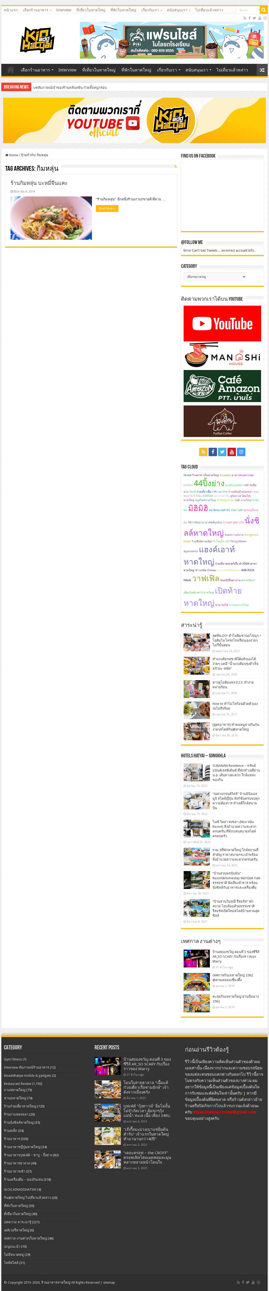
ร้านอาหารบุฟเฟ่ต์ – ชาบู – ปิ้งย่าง (28, 1155)
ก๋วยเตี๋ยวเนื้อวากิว (207, 491)
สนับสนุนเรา (177, 10)
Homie (188, 475)
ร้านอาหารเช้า (14, 1171)
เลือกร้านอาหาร (35, 10)
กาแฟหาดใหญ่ (14, 1090)
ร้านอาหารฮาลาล (17, 1163)
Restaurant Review (17, 1084)
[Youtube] (260, 18)
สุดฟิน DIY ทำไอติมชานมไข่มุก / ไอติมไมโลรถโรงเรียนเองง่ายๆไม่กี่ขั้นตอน (237, 640)
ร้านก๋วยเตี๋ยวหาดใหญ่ (20, 1106)
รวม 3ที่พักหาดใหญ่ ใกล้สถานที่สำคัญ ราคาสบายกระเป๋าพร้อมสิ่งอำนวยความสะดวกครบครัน (235, 854)
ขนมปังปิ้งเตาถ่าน (230, 580)
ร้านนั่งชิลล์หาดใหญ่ (19, 1123)
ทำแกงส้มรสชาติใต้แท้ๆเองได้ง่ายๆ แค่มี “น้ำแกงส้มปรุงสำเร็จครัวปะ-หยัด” (235, 663)
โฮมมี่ (192, 491)
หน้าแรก (11, 10)
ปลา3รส (222, 491)
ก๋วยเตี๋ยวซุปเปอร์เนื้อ (227, 563)
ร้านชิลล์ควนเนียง (202, 541)
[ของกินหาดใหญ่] (134, 120)
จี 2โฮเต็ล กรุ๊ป (221, 541)
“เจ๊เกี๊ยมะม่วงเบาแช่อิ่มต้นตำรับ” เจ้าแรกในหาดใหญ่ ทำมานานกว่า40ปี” (146, 1134)
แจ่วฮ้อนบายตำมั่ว (219, 510)
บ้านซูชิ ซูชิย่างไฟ (233, 522)
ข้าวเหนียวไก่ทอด (205, 570)
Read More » (107, 208)
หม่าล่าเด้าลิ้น (222, 495)
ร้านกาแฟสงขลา (16, 1114)
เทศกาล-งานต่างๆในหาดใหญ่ (25, 1238)
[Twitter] (254, 18)
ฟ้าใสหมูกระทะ (225, 500)
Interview (63, 10)
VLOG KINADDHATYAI (20, 1189)
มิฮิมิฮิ (198, 508)
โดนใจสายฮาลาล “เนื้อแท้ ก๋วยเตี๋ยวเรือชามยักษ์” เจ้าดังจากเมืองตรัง (146, 1087)
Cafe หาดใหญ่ (243, 500)
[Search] (264, 10)
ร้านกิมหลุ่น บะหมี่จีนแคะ (39, 183)
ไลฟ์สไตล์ (11, 1263)
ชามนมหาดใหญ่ (239, 604)
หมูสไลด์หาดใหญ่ (205, 500)
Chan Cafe (237, 510)
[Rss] (245, 18)
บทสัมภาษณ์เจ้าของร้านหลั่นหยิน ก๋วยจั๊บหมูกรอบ (70, 88)
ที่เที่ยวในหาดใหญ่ (90, 10)
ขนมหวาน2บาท (234, 534)
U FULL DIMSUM (203, 495)
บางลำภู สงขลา (234, 485)
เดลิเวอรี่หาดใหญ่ (16, 1230)
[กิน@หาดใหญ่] (38, 39)
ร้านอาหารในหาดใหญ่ (205, 475)
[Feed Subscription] (175, 166)
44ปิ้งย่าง (209, 483)
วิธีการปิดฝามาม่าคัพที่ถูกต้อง (205, 522)
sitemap (109, 1282)
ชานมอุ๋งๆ (225, 475)
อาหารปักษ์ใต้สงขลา (229, 570)
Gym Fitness (13, 1059)
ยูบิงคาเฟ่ (235, 495)
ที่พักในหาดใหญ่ (123, 10)
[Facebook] (249, 18)
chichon (188, 485)
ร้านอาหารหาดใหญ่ (55, 1282)
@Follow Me (192, 242)
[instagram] (265, 18)
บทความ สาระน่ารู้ (17, 1222)
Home (13, 155)
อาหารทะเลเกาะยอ (243, 475)
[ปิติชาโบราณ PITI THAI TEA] (172, 40)
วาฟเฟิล (205, 578)
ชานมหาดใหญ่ (15, 1098)
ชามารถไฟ (221, 604)
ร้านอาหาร (12, 1139)
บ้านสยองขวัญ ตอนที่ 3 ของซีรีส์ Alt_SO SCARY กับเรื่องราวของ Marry (236, 956)
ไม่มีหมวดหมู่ (14, 1255)
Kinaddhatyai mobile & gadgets (27, 1075)
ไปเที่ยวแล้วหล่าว (209, 10)
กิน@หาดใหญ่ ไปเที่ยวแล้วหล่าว (27, 1198)
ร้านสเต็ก (10, 1131)
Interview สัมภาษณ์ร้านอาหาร (26, 1067)
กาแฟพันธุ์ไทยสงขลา (240, 491)
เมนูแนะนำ (12, 1246)
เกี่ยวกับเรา (150, 10)
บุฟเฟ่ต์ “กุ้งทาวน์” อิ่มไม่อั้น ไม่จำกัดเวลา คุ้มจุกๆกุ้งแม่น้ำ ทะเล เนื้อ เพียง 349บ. (147, 1111)
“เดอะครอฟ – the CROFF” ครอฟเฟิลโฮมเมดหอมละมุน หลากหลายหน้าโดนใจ (147, 1158)
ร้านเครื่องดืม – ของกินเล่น (23, 1179)
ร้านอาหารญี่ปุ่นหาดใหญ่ (22, 1147)
